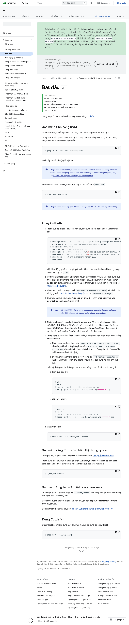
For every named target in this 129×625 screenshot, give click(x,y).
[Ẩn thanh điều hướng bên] (30, 620)
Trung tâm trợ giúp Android (109, 583)
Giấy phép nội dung (109, 561)
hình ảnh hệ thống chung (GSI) (74, 293)
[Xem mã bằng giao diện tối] (116, 147)
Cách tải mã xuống (44, 592)
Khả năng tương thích (78, 16)
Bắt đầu (25, 16)
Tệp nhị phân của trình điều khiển (50, 604)
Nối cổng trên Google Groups (79, 608)
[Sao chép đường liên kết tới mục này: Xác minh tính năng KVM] (79, 127)
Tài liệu (25, 3)
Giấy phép (81, 617)
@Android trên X (74, 583)
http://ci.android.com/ (56, 286)
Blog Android (73, 592)
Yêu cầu (40, 588)
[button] (15, 40)
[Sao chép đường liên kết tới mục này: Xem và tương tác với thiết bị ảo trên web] (104, 487)
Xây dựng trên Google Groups (80, 604)
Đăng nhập (121, 3)
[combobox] (74, 3)
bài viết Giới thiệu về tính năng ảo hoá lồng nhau (73, 175)
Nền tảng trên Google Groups (79, 600)
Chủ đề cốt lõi (56, 16)
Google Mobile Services (107, 596)
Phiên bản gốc (42, 600)
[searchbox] (17, 24)
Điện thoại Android (102, 16)
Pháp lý (71, 617)
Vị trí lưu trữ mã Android (46, 583)
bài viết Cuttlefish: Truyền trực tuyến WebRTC (92, 509)
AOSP (44, 78)
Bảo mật (39, 16)
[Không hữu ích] (119, 78)
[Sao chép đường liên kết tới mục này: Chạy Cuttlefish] (66, 223)
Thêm (40, 3)
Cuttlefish (91, 116)
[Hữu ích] (115, 78)
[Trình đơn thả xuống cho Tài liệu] (31, 3)
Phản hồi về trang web (47, 621)
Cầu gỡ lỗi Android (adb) (103, 456)
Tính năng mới (9, 16)
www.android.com (105, 592)
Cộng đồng (61, 617)
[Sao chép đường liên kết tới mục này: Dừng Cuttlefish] (67, 519)
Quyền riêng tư (94, 617)
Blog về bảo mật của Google (79, 596)
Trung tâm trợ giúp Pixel (107, 588)
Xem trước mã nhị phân (46, 596)
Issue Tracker (103, 604)
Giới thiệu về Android (45, 617)
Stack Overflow (104, 600)
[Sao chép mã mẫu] (119, 147)
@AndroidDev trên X (76, 588)
